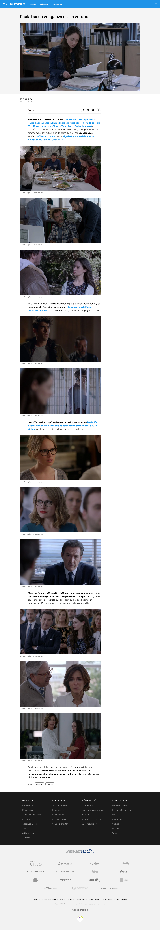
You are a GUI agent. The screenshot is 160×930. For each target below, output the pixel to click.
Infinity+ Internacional (121, 810)
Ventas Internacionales (32, 814)
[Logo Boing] (95, 872)
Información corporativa (50, 899)
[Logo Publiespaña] (80, 888)
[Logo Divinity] (124, 863)
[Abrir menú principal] (156, 4)
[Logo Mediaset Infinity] (36, 863)
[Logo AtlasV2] (51, 888)
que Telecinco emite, (45, 136)
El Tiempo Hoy (58, 810)
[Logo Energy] (124, 872)
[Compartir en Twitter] (88, 110)
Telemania (39, 784)
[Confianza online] (80, 921)
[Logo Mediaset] (80, 853)
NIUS (114, 814)
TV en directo (88, 805)
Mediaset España (30, 805)
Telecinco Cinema (30, 824)
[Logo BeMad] (35, 880)
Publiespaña (27, 810)
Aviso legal (36, 899)
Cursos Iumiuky (59, 819)
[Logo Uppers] (65, 880)
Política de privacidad (67, 899)
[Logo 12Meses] (124, 880)
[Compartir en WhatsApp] (83, 110)
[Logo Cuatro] (94, 863)
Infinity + (26, 819)
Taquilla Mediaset (60, 805)
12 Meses (26, 837)
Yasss (114, 833)
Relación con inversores (93, 819)
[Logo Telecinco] (65, 863)
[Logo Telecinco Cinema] (94, 880)
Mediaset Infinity (119, 805)
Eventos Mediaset (60, 814)
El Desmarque (118, 819)
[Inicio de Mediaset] (5, 4)
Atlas (24, 828)
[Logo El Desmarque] (35, 871)
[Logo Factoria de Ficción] (65, 872)
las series (50, 784)
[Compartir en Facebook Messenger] (93, 110)
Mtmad (115, 828)
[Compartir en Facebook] (99, 110)
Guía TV (85, 814)
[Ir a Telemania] (17, 4)
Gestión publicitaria (116, 899)
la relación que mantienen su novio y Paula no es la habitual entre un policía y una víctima (62, 425)
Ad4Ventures (28, 833)
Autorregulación (89, 824)
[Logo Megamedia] (81, 910)
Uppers (115, 824)
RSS (125, 899)
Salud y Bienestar (60, 824)
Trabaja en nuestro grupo (93, 810)
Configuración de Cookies (84, 899)
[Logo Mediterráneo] (109, 888)
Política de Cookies (101, 899)
